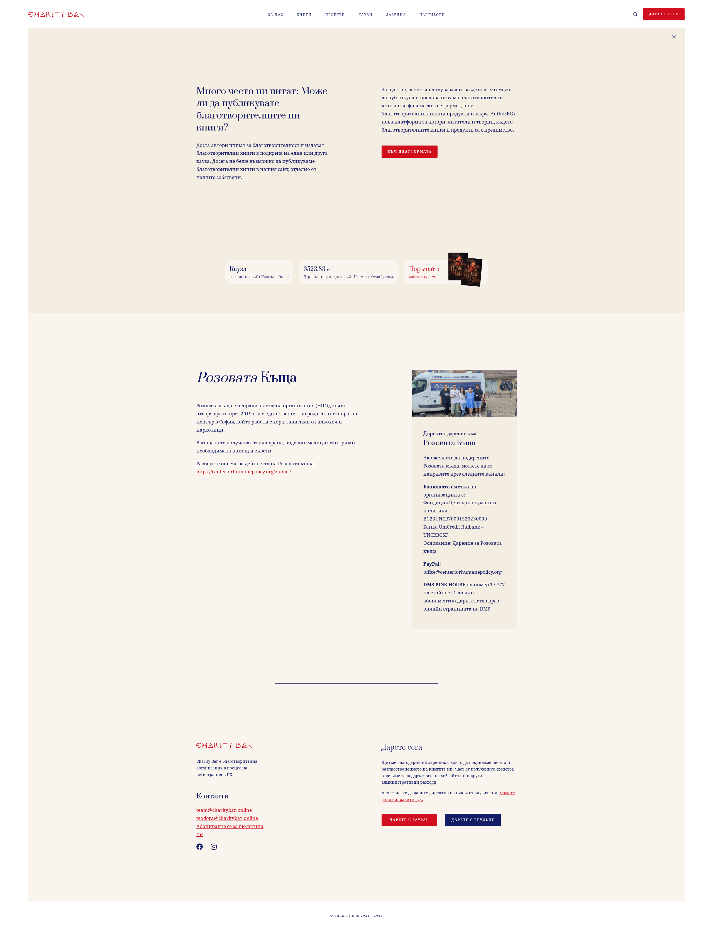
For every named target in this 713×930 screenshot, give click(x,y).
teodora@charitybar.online (227, 818)
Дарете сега (663, 14)
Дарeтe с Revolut (472, 820)
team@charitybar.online (224, 810)
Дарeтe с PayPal (409, 820)
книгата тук (420, 277)
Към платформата (409, 152)
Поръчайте (425, 269)
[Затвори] (674, 37)
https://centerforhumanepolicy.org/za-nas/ (243, 471)
